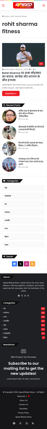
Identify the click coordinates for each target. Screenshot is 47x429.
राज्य (5, 317)
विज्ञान (5, 337)
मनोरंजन (6, 313)
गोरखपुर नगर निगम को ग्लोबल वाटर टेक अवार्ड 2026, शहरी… (31, 162)
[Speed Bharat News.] (23, 5)
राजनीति (6, 321)
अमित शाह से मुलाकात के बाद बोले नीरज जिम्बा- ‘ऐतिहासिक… (30, 114)
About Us (23, 400)
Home (6, 16)
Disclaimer (23, 409)
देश (5, 308)
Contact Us (23, 404)
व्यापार (6, 329)
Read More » (10, 93)
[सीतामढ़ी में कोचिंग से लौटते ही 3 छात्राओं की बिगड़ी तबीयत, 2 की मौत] (9, 133)
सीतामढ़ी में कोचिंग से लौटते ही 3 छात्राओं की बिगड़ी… (31, 128)
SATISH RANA (9, 69)
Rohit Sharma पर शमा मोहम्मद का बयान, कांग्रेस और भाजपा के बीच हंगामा (21, 76)
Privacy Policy (23, 413)
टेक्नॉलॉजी (7, 333)
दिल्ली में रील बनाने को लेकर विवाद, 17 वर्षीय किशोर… (30, 144)
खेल (5, 325)
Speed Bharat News (23, 417)
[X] (22, 295)
